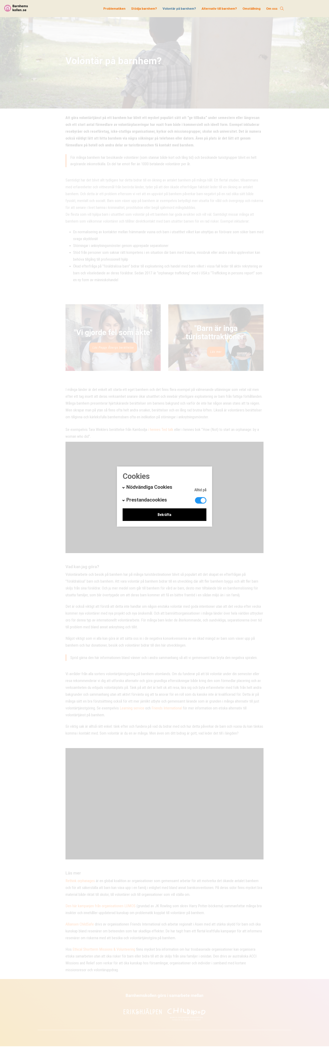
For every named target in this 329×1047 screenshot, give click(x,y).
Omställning (251, 8)
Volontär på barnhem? (179, 8)
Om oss (271, 8)
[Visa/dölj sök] (281, 8)
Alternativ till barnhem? (219, 8)
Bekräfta (164, 514)
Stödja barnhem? (144, 8)
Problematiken (114, 8)
